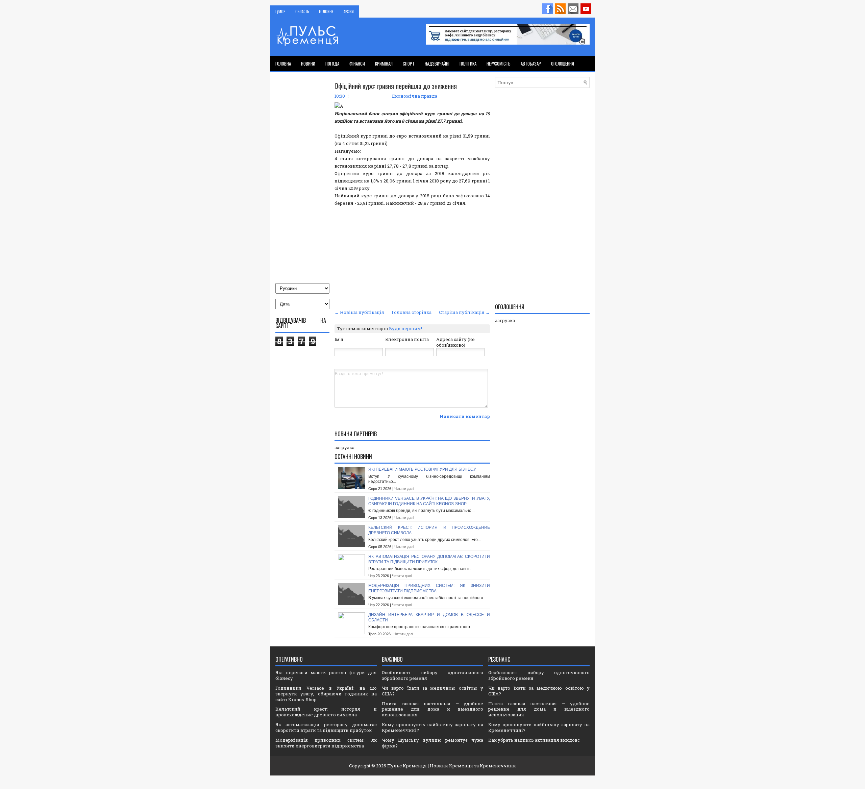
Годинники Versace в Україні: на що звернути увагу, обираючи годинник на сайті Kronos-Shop (429, 501)
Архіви (349, 11)
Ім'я (339, 339)
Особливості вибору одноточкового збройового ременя (432, 675)
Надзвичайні (437, 63)
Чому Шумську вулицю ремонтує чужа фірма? (432, 743)
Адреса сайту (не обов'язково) (455, 342)
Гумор (280, 11)
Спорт (409, 63)
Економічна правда (414, 96)
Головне (326, 11)
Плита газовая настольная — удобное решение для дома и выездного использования (432, 709)
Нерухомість (499, 63)
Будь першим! (405, 328)
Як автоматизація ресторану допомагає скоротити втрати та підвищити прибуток (429, 559)
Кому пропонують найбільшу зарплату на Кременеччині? (432, 727)
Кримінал (384, 63)
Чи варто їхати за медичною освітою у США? (432, 691)
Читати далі (404, 489)
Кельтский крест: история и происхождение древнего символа (326, 712)
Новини (308, 63)
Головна (283, 63)
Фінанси (357, 63)
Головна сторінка (411, 312)
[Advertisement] (412, 256)
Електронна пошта (407, 339)
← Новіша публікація (359, 312)
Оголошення (562, 63)
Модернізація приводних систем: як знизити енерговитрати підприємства (429, 588)
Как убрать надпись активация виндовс (534, 740)
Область (302, 11)
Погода (332, 63)
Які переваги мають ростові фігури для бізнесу (422, 469)
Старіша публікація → (464, 312)
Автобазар (531, 63)
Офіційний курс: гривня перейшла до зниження (396, 86)
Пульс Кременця (407, 766)
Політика (468, 63)
